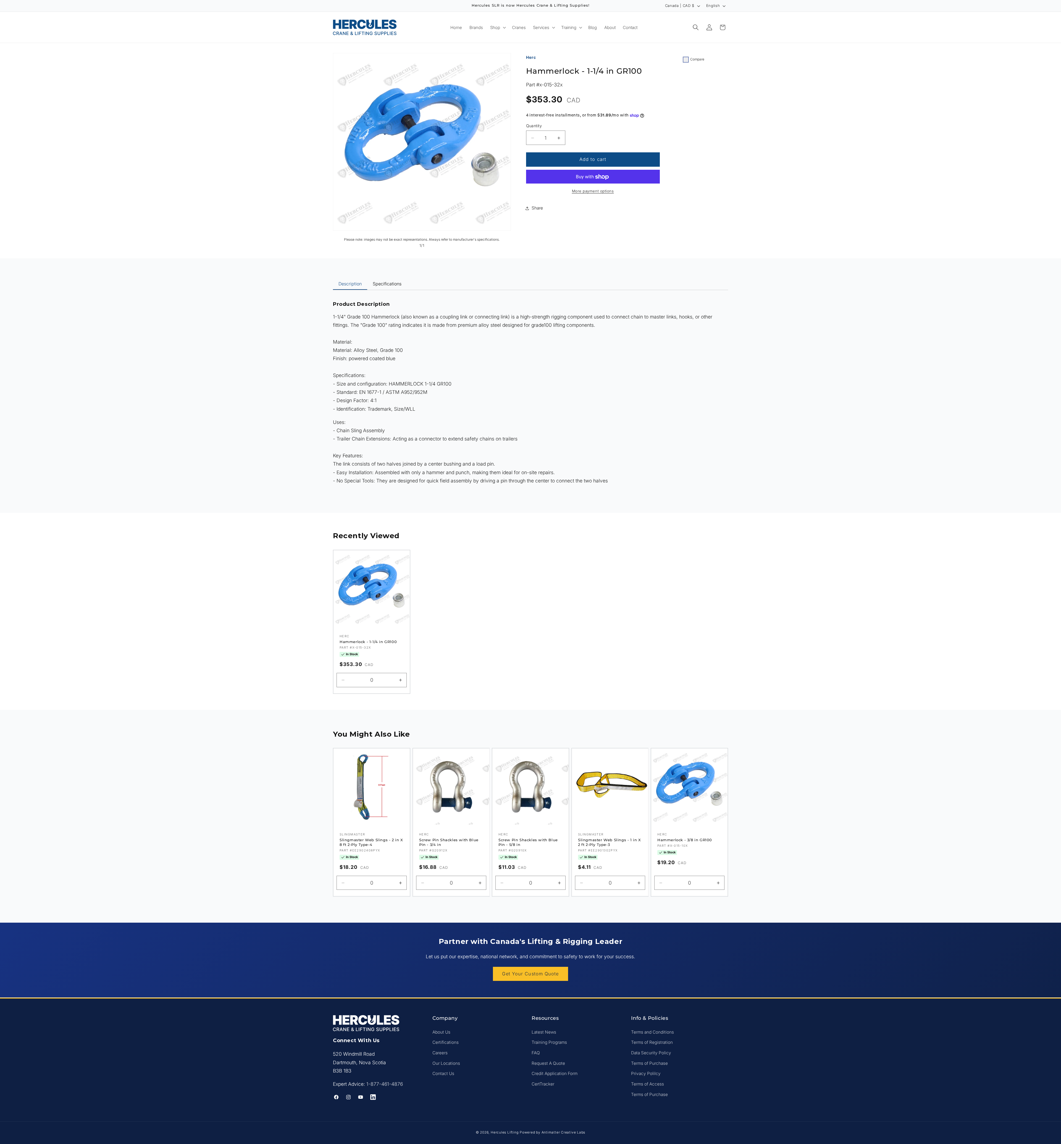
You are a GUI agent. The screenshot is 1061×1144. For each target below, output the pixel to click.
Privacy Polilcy (646, 1073)
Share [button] (537, 208)
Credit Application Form (554, 1073)
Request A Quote (548, 1063)
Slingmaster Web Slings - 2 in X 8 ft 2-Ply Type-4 (371, 842)
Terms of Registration (652, 1042)
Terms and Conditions (652, 1031)
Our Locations (446, 1063)
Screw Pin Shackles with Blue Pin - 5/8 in (528, 842)
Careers (440, 1052)
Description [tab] (350, 283)
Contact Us (443, 1073)
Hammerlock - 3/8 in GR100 (684, 840)
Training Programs (549, 1042)
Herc (531, 57)
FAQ (536, 1052)
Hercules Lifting (504, 1132)
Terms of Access (647, 1083)
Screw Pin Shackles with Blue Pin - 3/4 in (449, 842)
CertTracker (543, 1083)
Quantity (534, 126)
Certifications (445, 1042)
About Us (441, 1031)
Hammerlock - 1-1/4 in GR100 (368, 641)
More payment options (593, 191)
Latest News (544, 1031)
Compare (697, 59)
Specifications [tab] (387, 283)
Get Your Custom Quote (530, 973)
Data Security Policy (651, 1052)
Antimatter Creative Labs (563, 1132)
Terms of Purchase (649, 1063)
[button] (497, 27)
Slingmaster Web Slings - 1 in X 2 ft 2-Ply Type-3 (609, 842)
